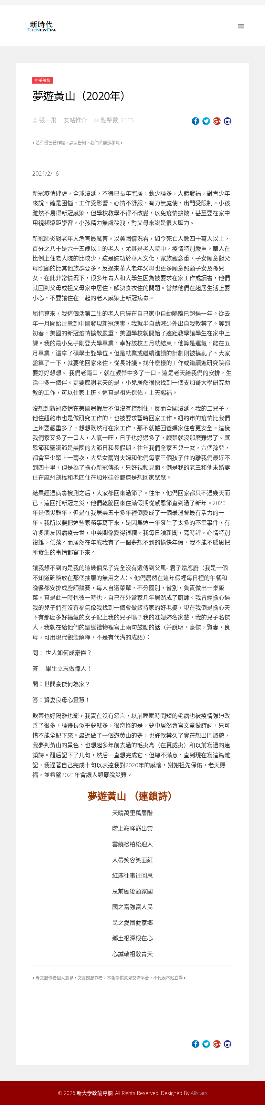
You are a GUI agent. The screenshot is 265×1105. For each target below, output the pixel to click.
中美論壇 (42, 80)
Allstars (199, 1093)
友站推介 (75, 120)
